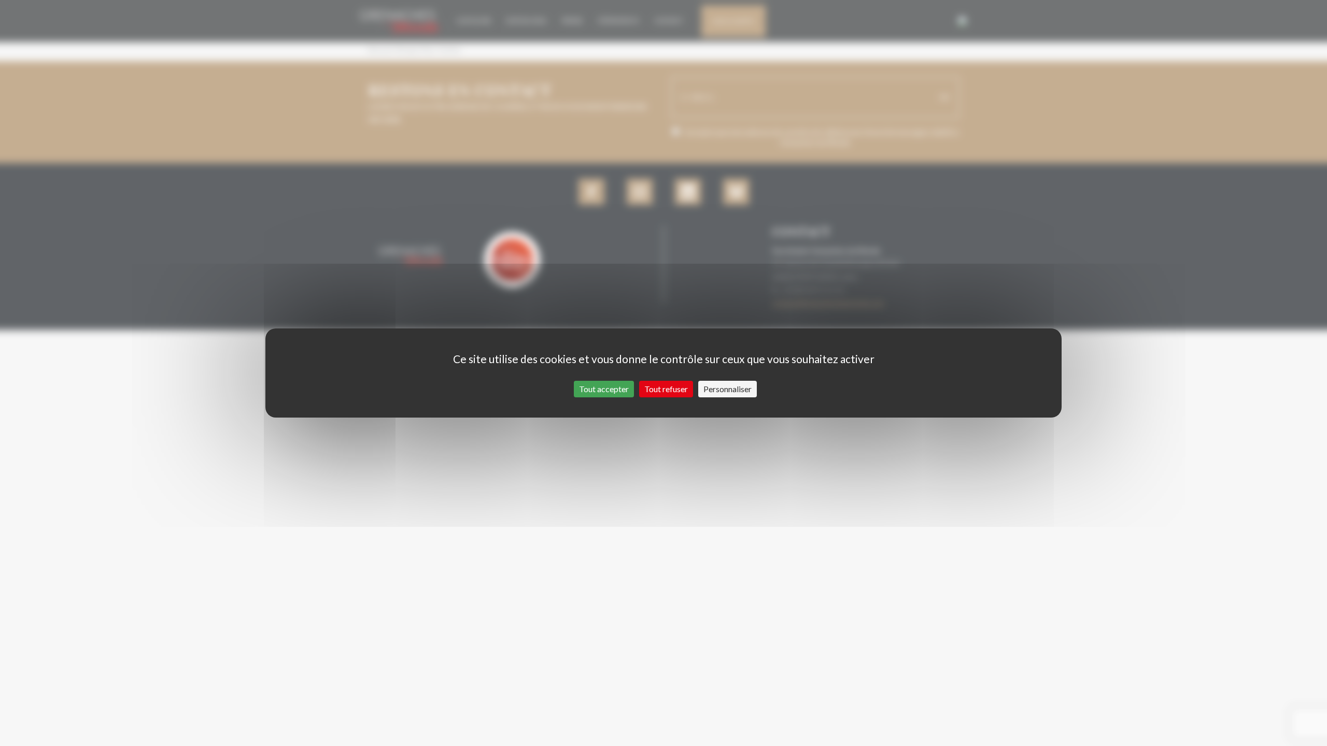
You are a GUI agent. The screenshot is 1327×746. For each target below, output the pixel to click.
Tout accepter (604, 389)
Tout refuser (666, 389)
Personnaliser (727, 389)
